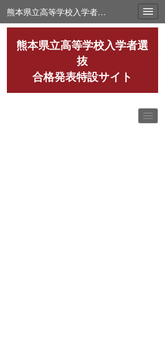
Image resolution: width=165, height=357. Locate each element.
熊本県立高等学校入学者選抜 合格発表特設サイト (61, 11)
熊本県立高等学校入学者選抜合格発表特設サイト (82, 60)
